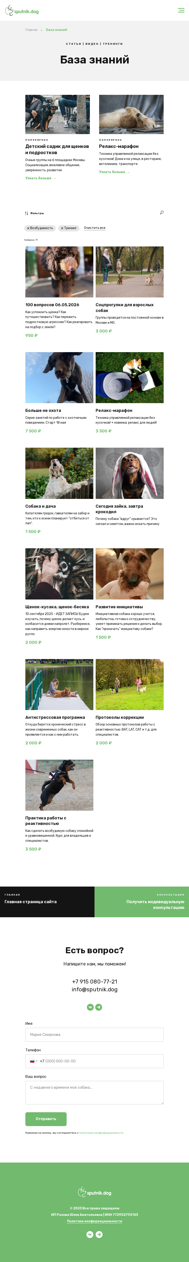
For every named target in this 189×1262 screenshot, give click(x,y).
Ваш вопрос (35, 1076)
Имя (28, 1023)
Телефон (33, 1050)
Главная (31, 30)
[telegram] (98, 1007)
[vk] (90, 1007)
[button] (141, 904)
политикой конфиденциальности (101, 1132)
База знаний (56, 30)
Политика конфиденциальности (94, 1221)
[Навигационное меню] (181, 10)
